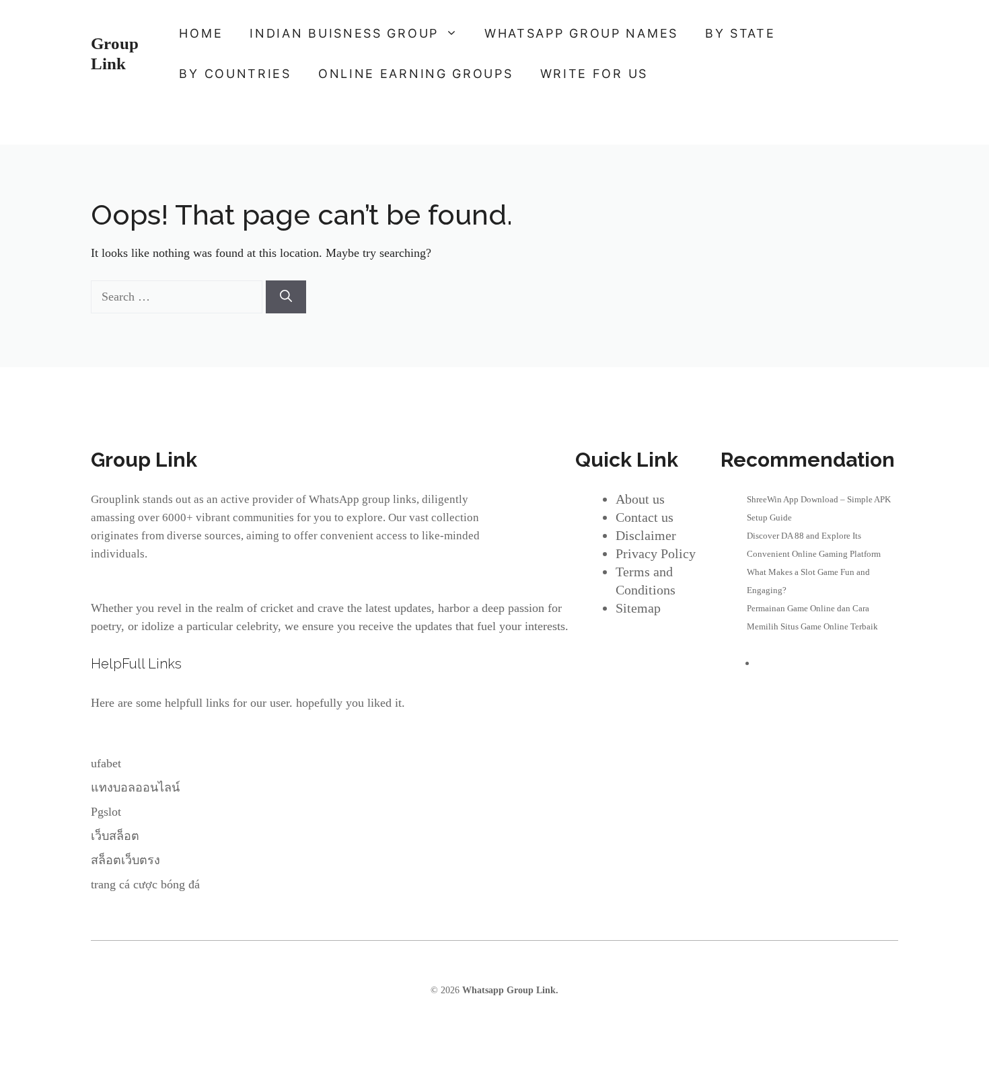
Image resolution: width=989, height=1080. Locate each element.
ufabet (106, 763)
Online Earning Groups (415, 74)
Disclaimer (646, 535)
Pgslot (106, 811)
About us (640, 499)
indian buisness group (344, 33)
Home (201, 33)
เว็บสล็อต (115, 836)
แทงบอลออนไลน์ (135, 787)
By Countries (235, 74)
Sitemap (638, 608)
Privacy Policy (656, 553)
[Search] (286, 296)
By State (740, 33)
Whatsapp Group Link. (510, 990)
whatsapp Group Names (581, 33)
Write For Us (594, 74)
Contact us (644, 517)
